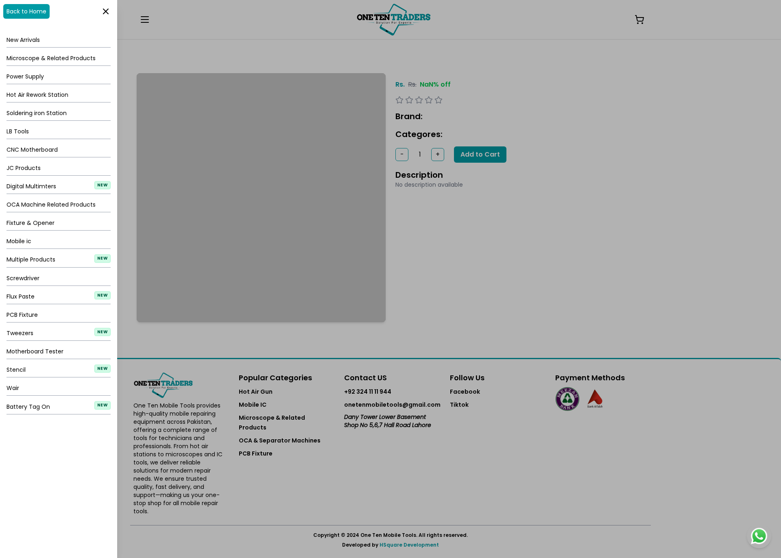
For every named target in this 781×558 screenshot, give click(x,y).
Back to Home (26, 11)
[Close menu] (390, 279)
